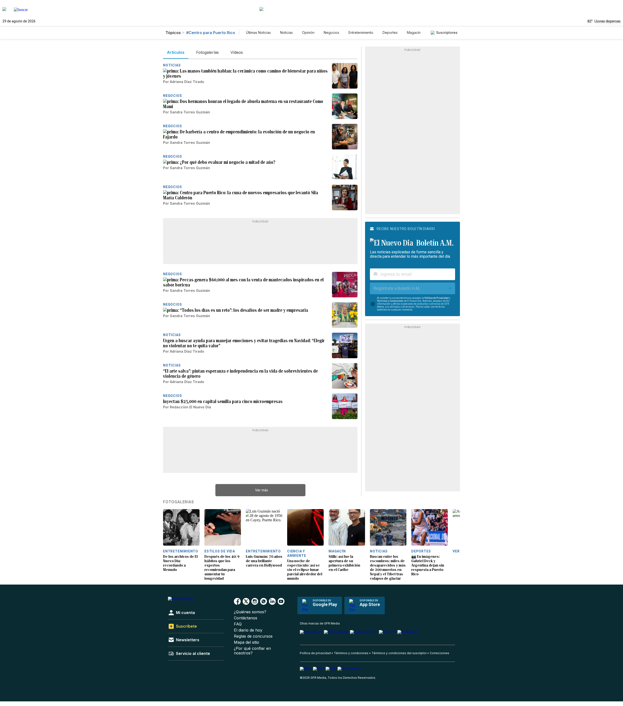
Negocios (331, 32)
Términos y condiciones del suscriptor (399, 653)
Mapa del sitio (246, 642)
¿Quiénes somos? (250, 612)
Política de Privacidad (436, 298)
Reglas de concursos (253, 636)
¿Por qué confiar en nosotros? (252, 650)
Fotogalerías (178, 502)
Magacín (414, 32)
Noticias (286, 32)
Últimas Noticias (258, 32)
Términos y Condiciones (390, 301)
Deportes (390, 32)
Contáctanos (245, 618)
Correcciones (439, 653)
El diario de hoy (248, 630)
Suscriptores (447, 32)
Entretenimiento (360, 32)
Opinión (308, 32)
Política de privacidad (315, 653)
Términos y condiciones (351, 653)
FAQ (238, 624)
